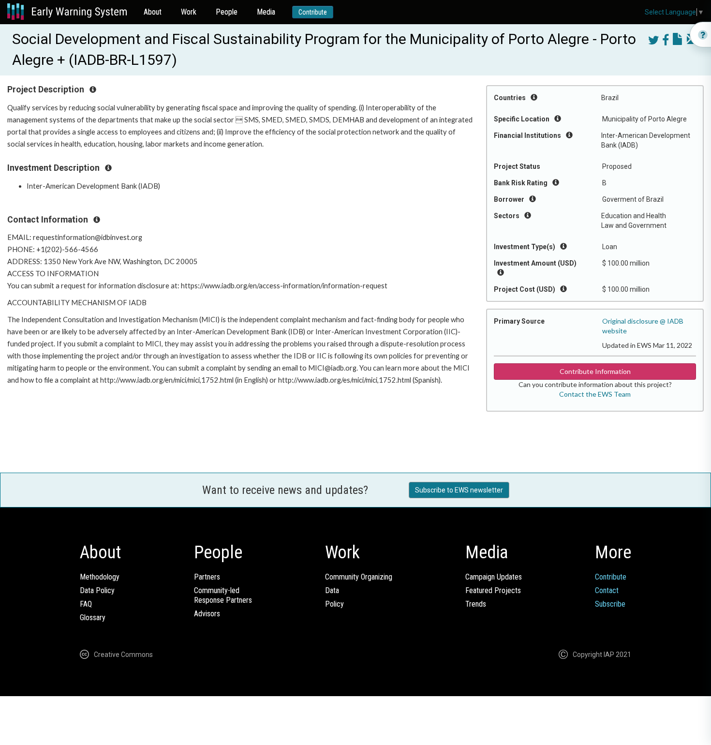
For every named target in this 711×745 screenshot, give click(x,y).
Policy (334, 604)
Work (188, 11)
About (153, 11)
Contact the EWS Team (595, 394)
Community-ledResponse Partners (223, 595)
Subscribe (610, 604)
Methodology (99, 576)
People (226, 11)
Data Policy (97, 590)
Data (332, 590)
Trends (475, 604)
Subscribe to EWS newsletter (459, 490)
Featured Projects (493, 590)
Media (266, 11)
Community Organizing (358, 576)
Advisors (207, 613)
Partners (207, 576)
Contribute (312, 12)
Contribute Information (595, 371)
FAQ (86, 604)
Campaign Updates (493, 576)
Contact (607, 590)
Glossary (92, 617)
